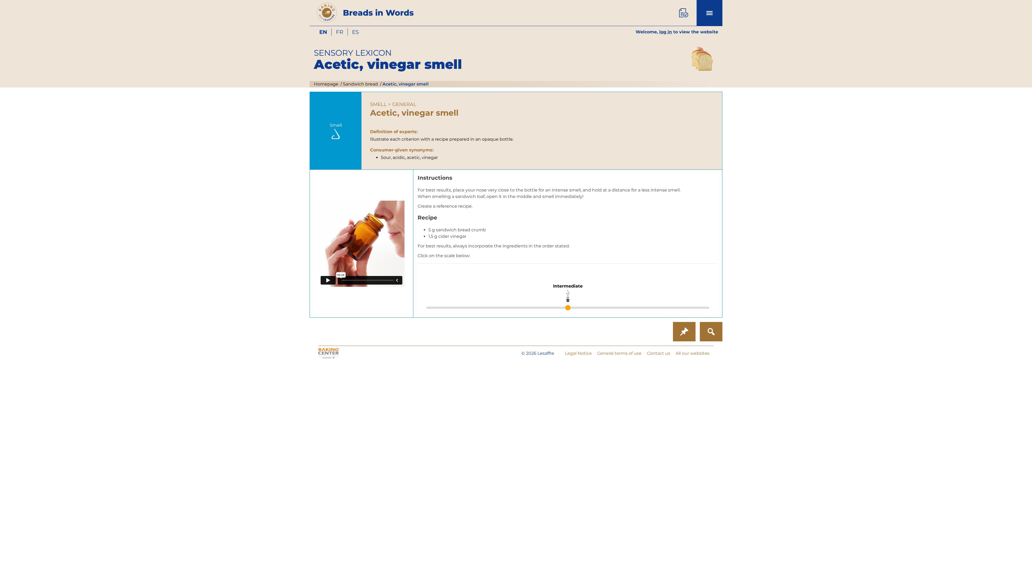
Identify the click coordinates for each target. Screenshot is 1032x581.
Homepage (326, 84)
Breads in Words (378, 13)
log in (665, 31)
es (355, 32)
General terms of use (619, 353)
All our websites (693, 353)
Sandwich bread (360, 84)
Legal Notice (578, 353)
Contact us (658, 353)
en (323, 32)
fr (339, 32)
